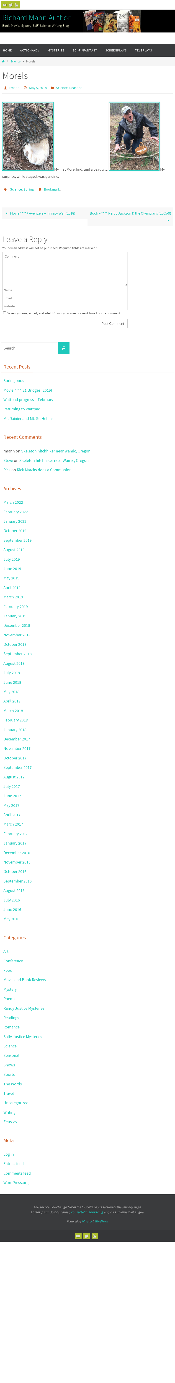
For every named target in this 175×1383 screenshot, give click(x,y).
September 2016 (17, 878)
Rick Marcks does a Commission (44, 467)
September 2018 (17, 651)
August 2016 (14, 888)
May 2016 (11, 916)
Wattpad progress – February (28, 397)
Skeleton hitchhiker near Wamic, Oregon (55, 448)
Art (5, 948)
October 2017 (14, 755)
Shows (9, 1062)
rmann (14, 87)
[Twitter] (10, 4)
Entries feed (13, 1161)
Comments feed (17, 1170)
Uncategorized (15, 1100)
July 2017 (11, 783)
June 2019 (12, 566)
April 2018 (12, 698)
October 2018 (14, 641)
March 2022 (13, 499)
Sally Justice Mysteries (22, 1034)
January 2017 (14, 840)
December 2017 (16, 736)
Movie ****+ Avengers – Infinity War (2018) (42, 210)
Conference (13, 958)
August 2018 (14, 660)
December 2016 (16, 850)
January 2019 (14, 613)
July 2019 (11, 556)
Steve (8, 457)
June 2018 (12, 679)
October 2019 (14, 528)
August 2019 (14, 547)
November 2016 (17, 859)
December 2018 (16, 622)
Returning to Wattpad (21, 406)
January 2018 (14, 726)
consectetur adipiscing (87, 1209)
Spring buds (13, 378)
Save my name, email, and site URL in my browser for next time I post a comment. (64, 310)
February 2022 (15, 509)
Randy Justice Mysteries (23, 1005)
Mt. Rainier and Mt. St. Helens (28, 416)
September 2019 (17, 537)
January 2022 (14, 518)
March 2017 (13, 821)
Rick (6, 467)
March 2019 (13, 594)
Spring (28, 187)
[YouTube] (4, 4)
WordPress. (101, 1219)
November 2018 (17, 632)
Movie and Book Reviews (24, 977)
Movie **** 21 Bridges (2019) (27, 387)
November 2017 (17, 745)
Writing (9, 1109)
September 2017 (17, 764)
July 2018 (11, 670)
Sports (9, 1071)
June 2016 (12, 906)
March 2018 (13, 708)
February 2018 (15, 717)
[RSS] (16, 4)
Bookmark (52, 187)
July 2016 (11, 897)
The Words (12, 1081)
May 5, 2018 (38, 87)
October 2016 (14, 869)
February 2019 (15, 603)
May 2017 (11, 802)
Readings (11, 1015)
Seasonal (76, 87)
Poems (9, 996)
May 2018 (11, 689)
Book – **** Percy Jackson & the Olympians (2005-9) (130, 210)
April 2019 (12, 585)
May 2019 (11, 575)
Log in (8, 1151)
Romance (11, 1024)
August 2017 (14, 774)
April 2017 (12, 812)
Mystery (10, 986)
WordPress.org (15, 1180)
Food (7, 967)
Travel (8, 1090)
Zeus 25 (10, 1119)
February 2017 (15, 831)
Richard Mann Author (36, 18)
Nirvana (87, 1219)
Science (15, 61)
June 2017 (12, 793)
